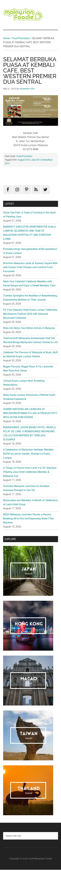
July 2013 (36, 160)
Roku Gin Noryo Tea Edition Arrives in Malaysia (29, 328)
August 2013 (24, 160)
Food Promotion (21, 38)
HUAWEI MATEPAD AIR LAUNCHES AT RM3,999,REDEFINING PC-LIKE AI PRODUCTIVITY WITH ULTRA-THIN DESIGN (30, 413)
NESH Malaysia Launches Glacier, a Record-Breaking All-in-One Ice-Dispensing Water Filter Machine (28, 518)
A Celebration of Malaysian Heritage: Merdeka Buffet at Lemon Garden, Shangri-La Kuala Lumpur (28, 453)
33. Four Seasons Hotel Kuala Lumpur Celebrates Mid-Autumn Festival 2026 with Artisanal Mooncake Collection (30, 313)
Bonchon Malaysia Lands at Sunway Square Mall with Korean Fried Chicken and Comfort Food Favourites (30, 267)
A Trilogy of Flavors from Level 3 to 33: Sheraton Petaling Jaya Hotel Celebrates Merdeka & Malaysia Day (29, 471)
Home (6, 38)
